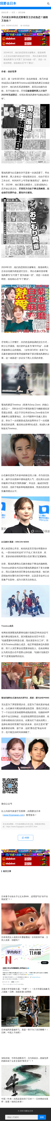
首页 (13, 12)
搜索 (42, 1117)
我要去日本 (8, 3)
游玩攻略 (21, 12)
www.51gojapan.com (14, 815)
